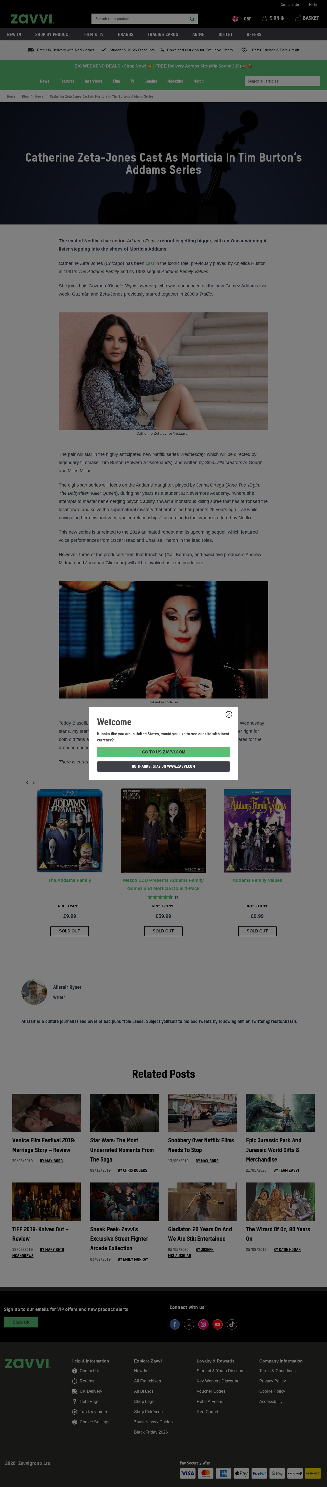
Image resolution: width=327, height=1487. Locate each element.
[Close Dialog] (229, 714)
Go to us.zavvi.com (163, 752)
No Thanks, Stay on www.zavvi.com (163, 766)
